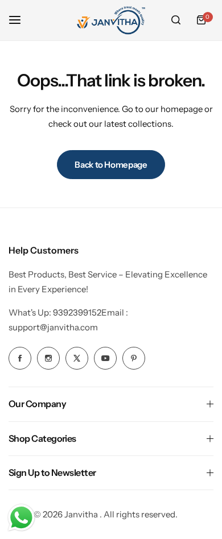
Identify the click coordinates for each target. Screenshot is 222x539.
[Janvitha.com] (111, 20)
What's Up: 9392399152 (55, 312)
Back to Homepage (111, 164)
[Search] (175, 19)
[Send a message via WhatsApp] (21, 517)
